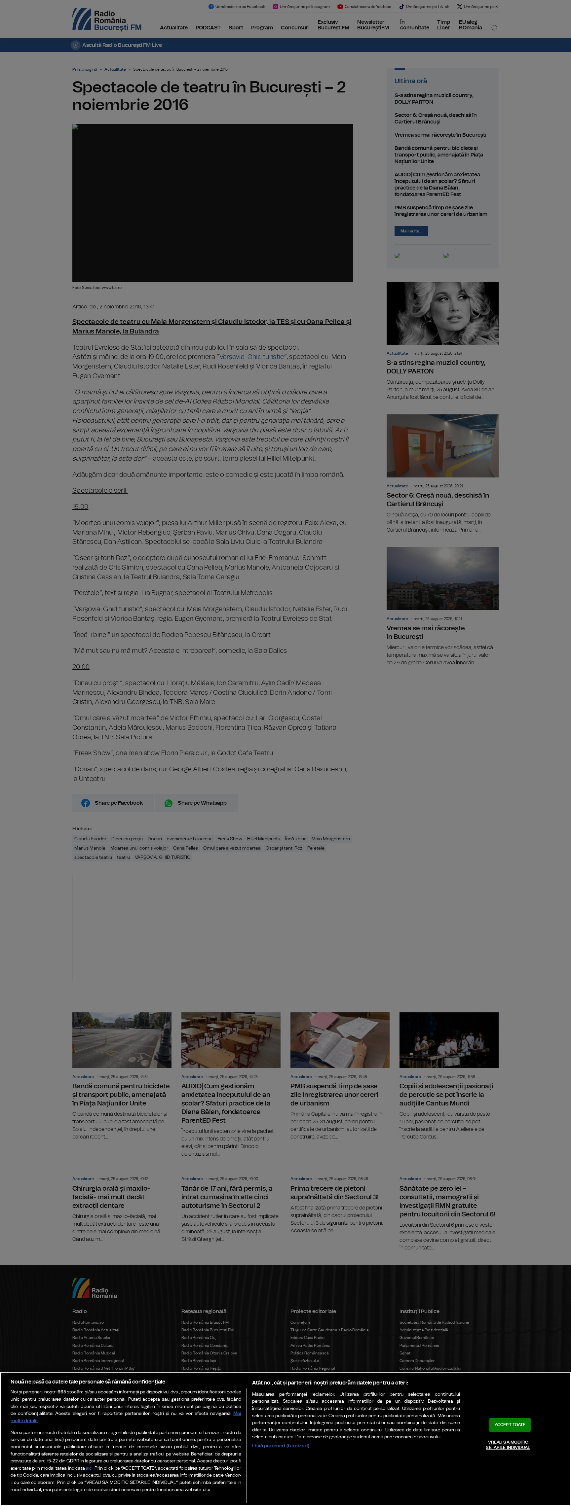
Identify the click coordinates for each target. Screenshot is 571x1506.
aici (89, 1468)
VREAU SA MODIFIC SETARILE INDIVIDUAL (508, 1445)
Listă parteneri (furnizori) (280, 1445)
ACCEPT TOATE (510, 1425)
